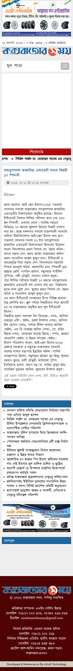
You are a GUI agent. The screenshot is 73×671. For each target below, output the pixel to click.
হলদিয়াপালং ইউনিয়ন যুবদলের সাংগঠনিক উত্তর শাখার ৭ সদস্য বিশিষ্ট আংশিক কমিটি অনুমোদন (36, 483)
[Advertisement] (36, 110)
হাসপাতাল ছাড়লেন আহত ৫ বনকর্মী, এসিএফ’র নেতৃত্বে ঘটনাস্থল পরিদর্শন (36, 492)
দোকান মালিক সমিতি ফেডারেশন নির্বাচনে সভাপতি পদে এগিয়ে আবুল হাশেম (38, 412)
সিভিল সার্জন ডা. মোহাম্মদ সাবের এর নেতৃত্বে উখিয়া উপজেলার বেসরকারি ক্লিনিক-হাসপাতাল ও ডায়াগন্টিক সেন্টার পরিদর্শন (37, 423)
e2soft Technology (55, 664)
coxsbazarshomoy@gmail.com (42, 618)
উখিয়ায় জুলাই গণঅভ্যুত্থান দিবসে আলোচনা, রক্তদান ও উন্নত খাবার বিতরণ (34, 452)
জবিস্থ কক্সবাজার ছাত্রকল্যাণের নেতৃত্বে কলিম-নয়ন (37, 477)
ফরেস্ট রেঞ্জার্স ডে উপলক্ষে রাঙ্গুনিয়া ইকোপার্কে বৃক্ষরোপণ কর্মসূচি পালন (36, 470)
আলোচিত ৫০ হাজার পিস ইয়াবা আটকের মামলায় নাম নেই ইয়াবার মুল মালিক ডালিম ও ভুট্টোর (37, 461)
